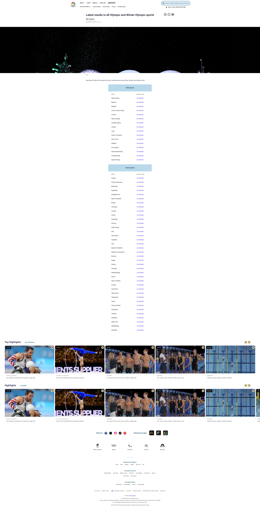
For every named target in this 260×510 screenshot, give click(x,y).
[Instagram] (115, 433)
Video (121, 464)
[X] (110, 433)
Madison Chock (123, 473)
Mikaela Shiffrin (107, 473)
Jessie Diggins (139, 473)
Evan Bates (115, 473)
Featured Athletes (130, 470)
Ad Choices (97, 490)
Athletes (126, 464)
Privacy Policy (105, 490)
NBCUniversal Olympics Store (150, 490)
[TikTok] (120, 433)
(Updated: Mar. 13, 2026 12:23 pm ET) (94, 22)
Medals (132, 464)
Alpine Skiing (119, 484)
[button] (82, 3)
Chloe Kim (131, 473)
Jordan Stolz (147, 473)
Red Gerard (126, 476)
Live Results (139, 98)
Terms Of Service (137, 490)
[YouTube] (124, 433)
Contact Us (163, 490)
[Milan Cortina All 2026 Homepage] (75, 4)
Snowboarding (141, 484)
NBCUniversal (133, 495)
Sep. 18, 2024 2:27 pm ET (91, 21)
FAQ (143, 464)
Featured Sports (130, 482)
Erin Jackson (133, 476)
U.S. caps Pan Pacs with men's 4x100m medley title (121, 378)
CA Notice (128, 490)
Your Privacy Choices (118, 490)
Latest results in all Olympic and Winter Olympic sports (120, 15)
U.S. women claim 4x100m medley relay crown (170, 378)
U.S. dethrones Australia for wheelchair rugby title (20, 378)
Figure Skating (127, 484)
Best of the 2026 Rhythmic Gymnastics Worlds (70, 378)
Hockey (134, 484)
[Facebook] (106, 433)
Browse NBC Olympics (130, 462)
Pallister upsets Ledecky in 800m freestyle (219, 378)
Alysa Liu (154, 473)
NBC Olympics (90, 19)
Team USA (138, 464)
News (117, 464)
